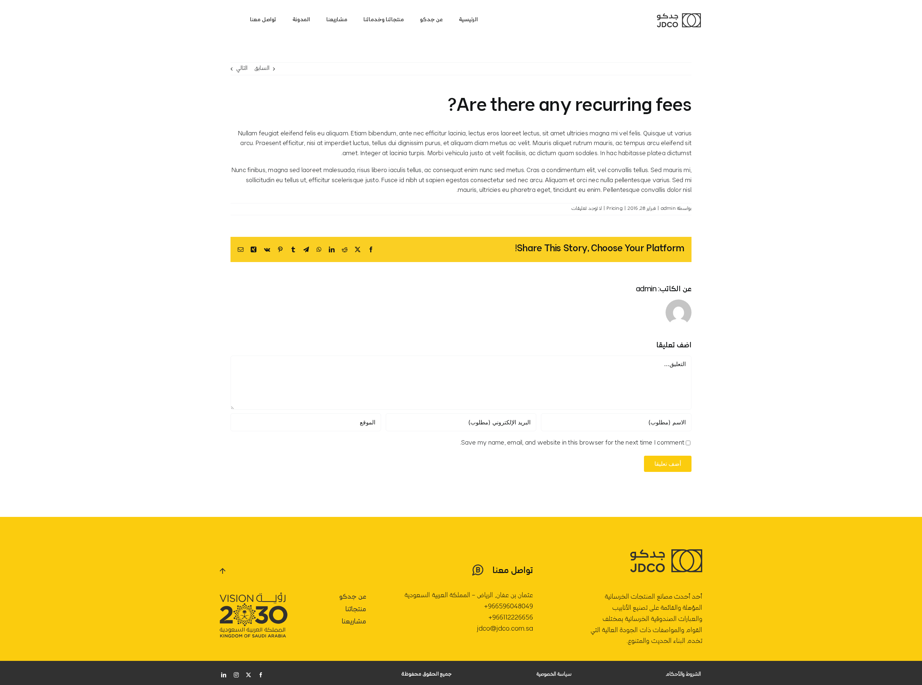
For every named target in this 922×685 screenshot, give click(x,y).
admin (668, 209)
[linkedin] (223, 674)
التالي (241, 68)
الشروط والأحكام (683, 674)
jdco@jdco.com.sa (505, 629)
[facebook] (260, 674)
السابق (261, 68)
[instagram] (236, 674)
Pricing (615, 209)
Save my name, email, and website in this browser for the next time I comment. (572, 443)
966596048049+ (508, 607)
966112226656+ (510, 618)
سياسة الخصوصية (554, 674)
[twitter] (248, 674)
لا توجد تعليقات (586, 209)
